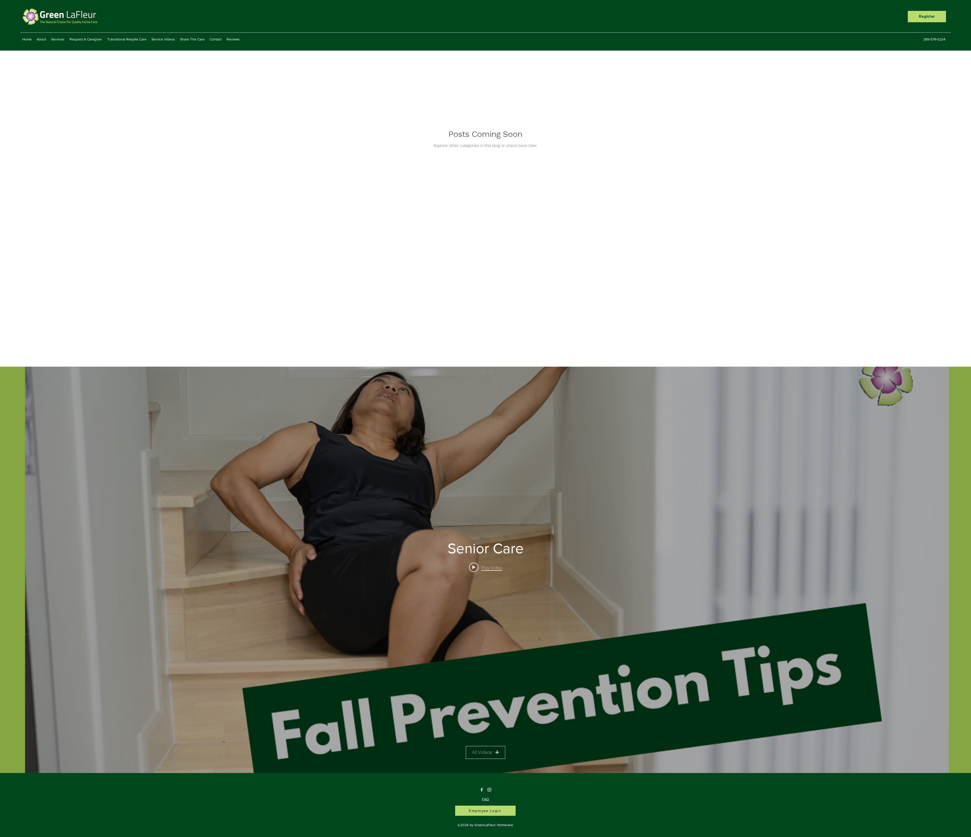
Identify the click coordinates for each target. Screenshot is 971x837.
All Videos (482, 752)
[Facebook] (481, 789)
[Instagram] (489, 789)
